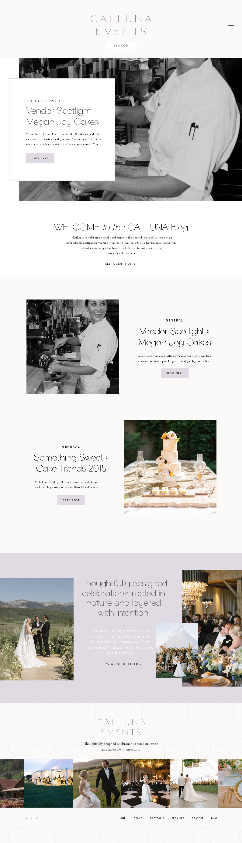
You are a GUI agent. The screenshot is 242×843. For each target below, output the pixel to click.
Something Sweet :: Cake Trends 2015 (71, 463)
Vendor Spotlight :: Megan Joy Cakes (62, 116)
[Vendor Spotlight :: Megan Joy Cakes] (72, 347)
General (175, 320)
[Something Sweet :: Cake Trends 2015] (170, 467)
